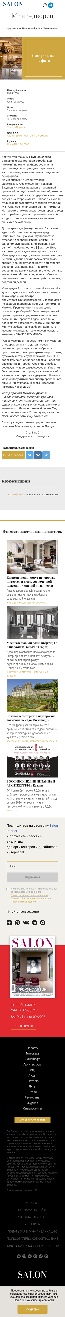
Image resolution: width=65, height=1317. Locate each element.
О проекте (32, 1202)
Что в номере (23, 1026)
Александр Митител (17, 135)
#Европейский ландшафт (43, 741)
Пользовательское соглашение (32, 1238)
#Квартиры (25, 672)
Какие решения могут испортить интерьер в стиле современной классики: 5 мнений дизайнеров (31, 582)
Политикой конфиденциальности (30, 898)
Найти (45, 5)
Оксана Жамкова (39, 135)
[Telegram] (46, 455)
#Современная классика (32, 603)
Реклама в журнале (32, 1217)
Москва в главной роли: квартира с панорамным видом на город (32, 645)
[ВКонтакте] (38, 455)
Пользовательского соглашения (29, 895)
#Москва (11, 676)
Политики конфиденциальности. (34, 1300)
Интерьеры (32, 1053)
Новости (32, 1048)
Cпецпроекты (32, 1108)
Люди (32, 1075)
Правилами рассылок (23, 901)
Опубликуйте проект (32, 1120)
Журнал (32, 1103)
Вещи (32, 1070)
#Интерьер (12, 603)
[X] (30, 455)
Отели (32, 1092)
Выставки (32, 1081)
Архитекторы (33, 1064)
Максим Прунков (16, 127)
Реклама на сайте (32, 1210)
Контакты (32, 1224)
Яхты (32, 1086)
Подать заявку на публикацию (33, 1231)
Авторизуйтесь (15, 494)
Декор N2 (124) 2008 (18, 144)
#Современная (40, 672)
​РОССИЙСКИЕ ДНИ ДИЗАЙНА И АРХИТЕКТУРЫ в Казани (31, 783)
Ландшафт (32, 1059)
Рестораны (32, 1097)
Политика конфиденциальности (33, 1246)
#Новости (12, 811)
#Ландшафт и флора (17, 741)
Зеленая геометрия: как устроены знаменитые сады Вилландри (31, 718)
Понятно (32, 1309)
